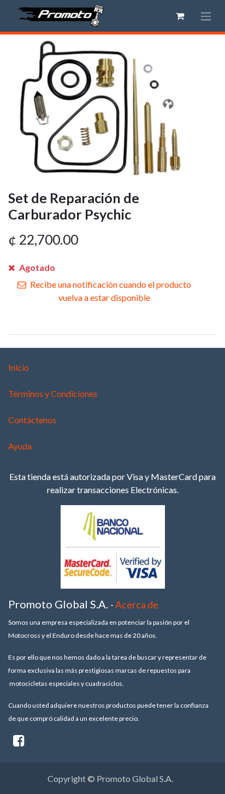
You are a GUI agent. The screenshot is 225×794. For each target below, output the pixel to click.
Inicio (18, 367)
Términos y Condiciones (52, 393)
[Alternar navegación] (206, 15)
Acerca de (136, 605)
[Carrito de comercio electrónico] (180, 16)
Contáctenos (32, 419)
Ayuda (20, 446)
